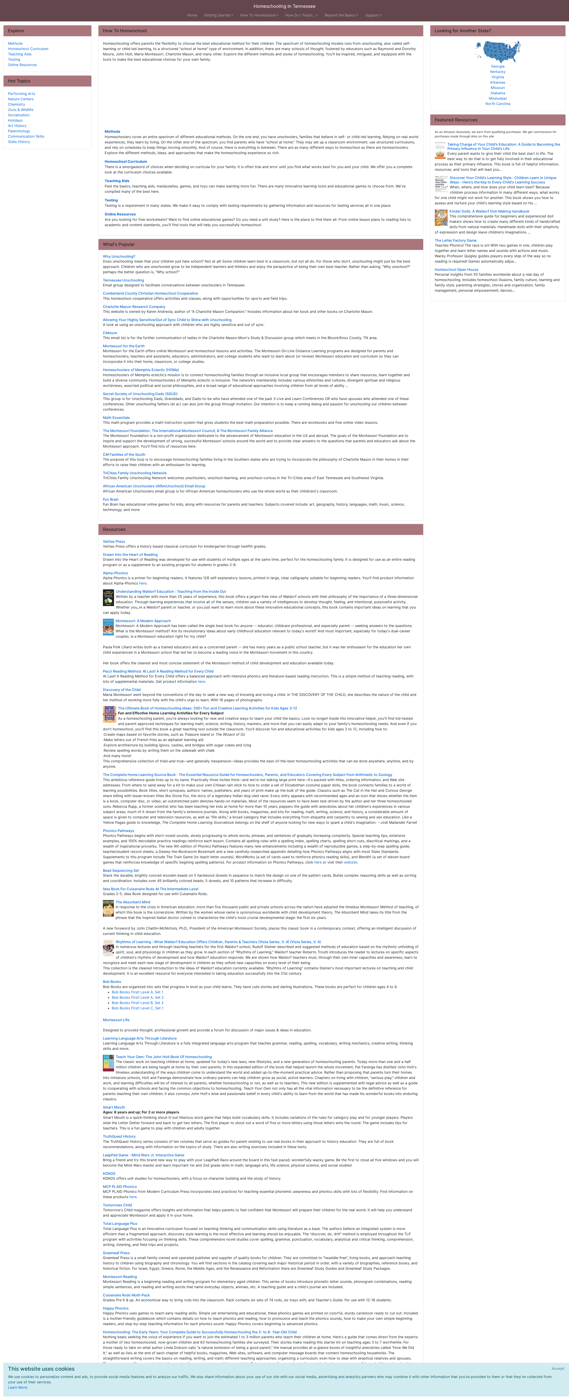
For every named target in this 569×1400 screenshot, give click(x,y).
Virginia (497, 77)
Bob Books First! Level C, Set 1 (137, 1008)
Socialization (19, 115)
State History (19, 141)
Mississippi (498, 98)
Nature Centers (21, 99)
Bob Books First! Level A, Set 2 (138, 997)
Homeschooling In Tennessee (285, 6)
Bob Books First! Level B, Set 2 (138, 1002)
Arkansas (497, 82)
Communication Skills (26, 136)
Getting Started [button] (217, 15)
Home (192, 15)
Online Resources (120, 214)
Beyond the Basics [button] (340, 15)
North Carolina (497, 103)
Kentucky (497, 71)
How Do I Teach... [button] (300, 15)
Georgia (498, 66)
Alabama (498, 93)
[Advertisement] (236, 95)
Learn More (17, 1387)
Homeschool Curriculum (126, 161)
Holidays (15, 120)
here (142, 583)
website (350, 862)
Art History (17, 125)
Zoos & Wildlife (20, 109)
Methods (112, 131)
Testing (111, 200)
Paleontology (19, 131)
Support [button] (372, 15)
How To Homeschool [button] (258, 15)
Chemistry (16, 104)
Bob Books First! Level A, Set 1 (137, 992)
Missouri (498, 87)
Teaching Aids (117, 181)
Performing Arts (21, 93)
